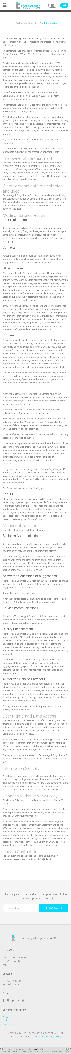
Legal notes (38, 1036)
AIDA (5, 1016)
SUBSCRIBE (56, 907)
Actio (5, 1020)
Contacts (8, 1024)
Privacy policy (53, 1036)
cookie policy (38, 1049)
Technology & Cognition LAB (29, 23)
